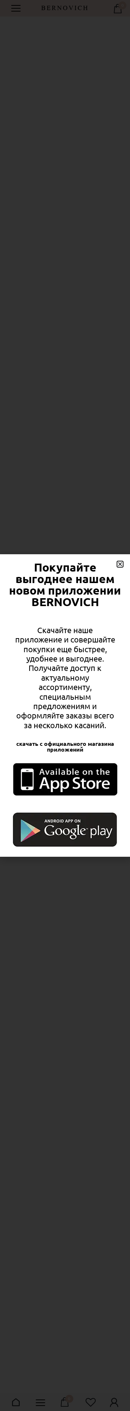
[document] (65, 705)
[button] (120, 564)
